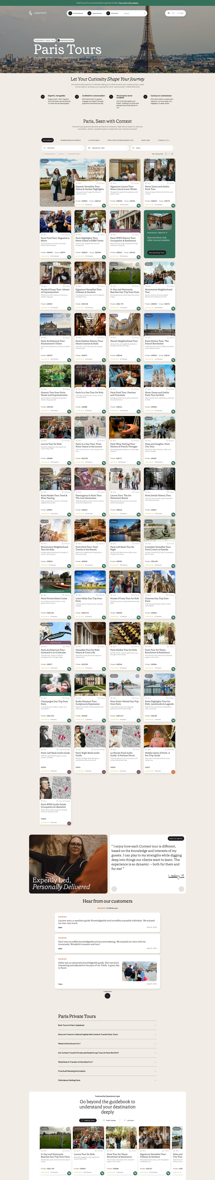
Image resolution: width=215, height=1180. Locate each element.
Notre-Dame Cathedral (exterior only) (121, 140)
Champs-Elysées (164, 140)
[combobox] (62, 148)
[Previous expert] (114, 1040)
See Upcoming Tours (156, 253)
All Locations (48, 140)
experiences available (65, 40)
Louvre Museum (94, 140)
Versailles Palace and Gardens (70, 140)
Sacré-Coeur (145, 140)
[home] (39, 15)
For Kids (61, 154)
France (48, 40)
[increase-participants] (172, 153)
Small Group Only (49, 154)
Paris (53, 40)
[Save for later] (103, 161)
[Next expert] (181, 1040)
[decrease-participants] (165, 153)
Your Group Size (157, 154)
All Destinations (39, 40)
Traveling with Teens (74, 154)
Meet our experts (176, 990)
